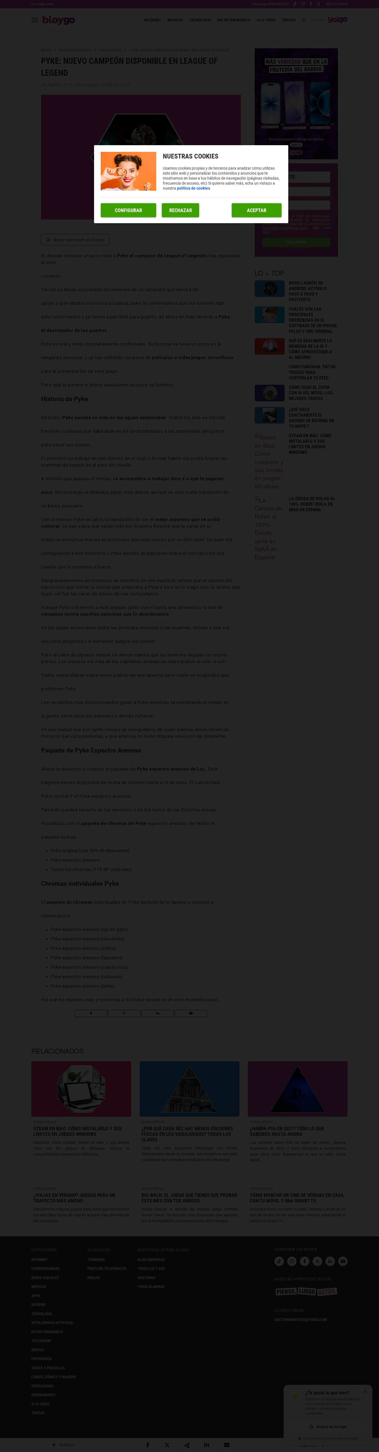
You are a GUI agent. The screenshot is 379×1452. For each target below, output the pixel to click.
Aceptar (256, 210)
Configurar (128, 210)
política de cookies (193, 188)
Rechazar (180, 210)
